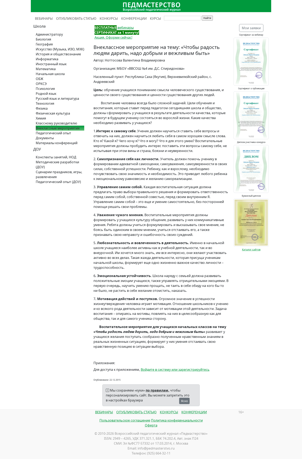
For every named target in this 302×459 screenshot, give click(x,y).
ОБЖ (39, 78)
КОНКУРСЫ (109, 18)
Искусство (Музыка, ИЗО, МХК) (60, 49)
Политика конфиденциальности (177, 420)
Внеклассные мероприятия (58, 128)
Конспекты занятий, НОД (56, 157)
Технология (45, 103)
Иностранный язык (51, 64)
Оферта (151, 425)
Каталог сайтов (251, 249)
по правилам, (157, 390)
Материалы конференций (56, 143)
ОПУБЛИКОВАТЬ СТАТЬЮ (76, 18)
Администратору (49, 34)
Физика (42, 108)
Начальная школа (50, 74)
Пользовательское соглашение (124, 420)
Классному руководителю (56, 123)
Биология (43, 39)
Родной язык (46, 93)
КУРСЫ (155, 18)
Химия (41, 118)
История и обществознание (58, 54)
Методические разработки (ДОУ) (57, 164)
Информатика (47, 59)
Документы (45, 138)
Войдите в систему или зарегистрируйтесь (175, 369)
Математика (46, 69)
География (44, 44)
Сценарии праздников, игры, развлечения (59, 174)
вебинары (114, 27)
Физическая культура (53, 113)
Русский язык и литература (57, 98)
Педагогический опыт (53, 133)
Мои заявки (251, 28)
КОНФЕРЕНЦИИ (134, 18)
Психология (45, 88)
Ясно (184, 401)
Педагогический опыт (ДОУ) (58, 182)
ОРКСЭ (41, 83)
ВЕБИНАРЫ (44, 18)
